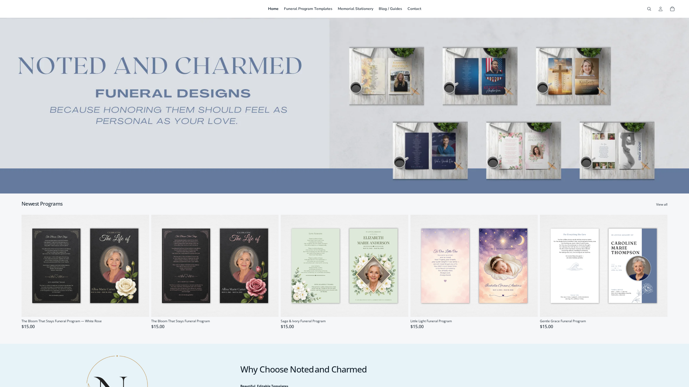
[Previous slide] (30, 266)
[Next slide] (141, 266)
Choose (145, 308)
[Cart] (672, 9)
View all (661, 204)
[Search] (649, 9)
